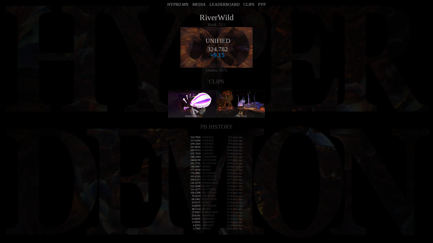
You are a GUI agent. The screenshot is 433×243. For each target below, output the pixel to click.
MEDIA (199, 4)
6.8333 (196, 225)
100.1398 (195, 192)
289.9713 (195, 150)
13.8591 (196, 221)
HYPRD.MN (178, 4)
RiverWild (216, 17)
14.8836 (196, 218)
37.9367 (196, 212)
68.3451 (196, 199)
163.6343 (195, 176)
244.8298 (195, 160)
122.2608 (195, 186)
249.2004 (195, 156)
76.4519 (196, 195)
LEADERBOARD (225, 4)
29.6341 (196, 215)
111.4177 (195, 189)
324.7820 (195, 137)
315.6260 (195, 140)
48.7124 (196, 208)
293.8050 (195, 146)
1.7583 (196, 228)
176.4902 (195, 173)
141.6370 (195, 182)
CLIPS (248, 4)
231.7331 (195, 163)
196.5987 (195, 166)
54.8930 (196, 205)
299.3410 (195, 143)
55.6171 (196, 202)
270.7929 (195, 153)
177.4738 (195, 169)
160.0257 (195, 179)
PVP (262, 4)
